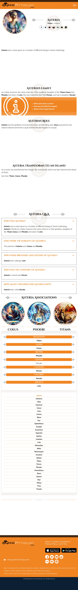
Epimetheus (39, 424)
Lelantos (39, 439)
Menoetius (39, 445)
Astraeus (39, 399)
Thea (39, 486)
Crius (39, 411)
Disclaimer (65, 542)
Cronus (39, 414)
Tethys (39, 483)
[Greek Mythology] (17, 5)
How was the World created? (45, 106)
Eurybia (39, 427)
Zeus (56, 125)
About (48, 542)
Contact (55, 542)
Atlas (39, 402)
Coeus (68, 92)
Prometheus (39, 470)
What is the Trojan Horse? (44, 109)
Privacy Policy (51, 544)
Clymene (39, 405)
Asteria (4, 50)
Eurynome (39, 430)
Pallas (39, 461)
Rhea (39, 473)
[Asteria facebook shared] (41, 27)
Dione (39, 417)
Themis (39, 489)
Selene (39, 477)
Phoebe (4, 95)
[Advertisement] (39, 41)
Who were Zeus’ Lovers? (44, 104)
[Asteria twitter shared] (45, 27)
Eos (39, 420)
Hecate (72, 95)
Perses (49, 95)
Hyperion (39, 433)
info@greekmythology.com (18, 560)
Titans (49, 23)
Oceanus (39, 455)
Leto (20, 95)
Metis (39, 448)
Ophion (39, 458)
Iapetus (39, 436)
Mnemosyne (39, 452)
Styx (39, 480)
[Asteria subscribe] (49, 27)
